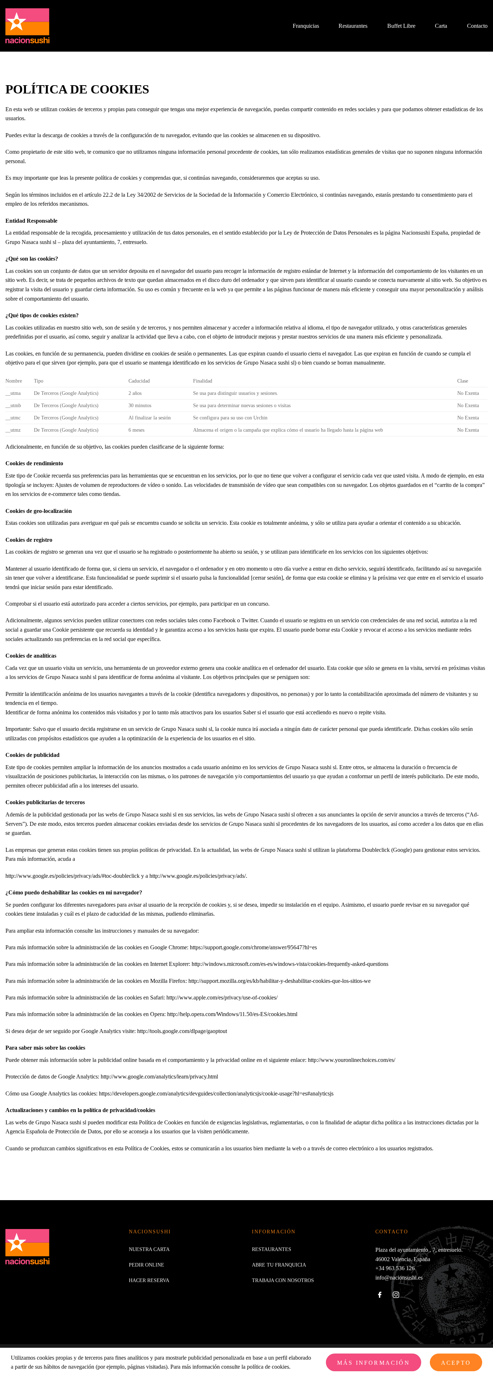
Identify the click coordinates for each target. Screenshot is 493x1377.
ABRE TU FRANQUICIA (279, 1265)
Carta (441, 26)
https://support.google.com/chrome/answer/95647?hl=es (253, 947)
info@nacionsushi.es (399, 1277)
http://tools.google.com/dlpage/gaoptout (182, 1031)
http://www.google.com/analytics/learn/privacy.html (159, 1076)
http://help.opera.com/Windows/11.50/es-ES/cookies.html (232, 1014)
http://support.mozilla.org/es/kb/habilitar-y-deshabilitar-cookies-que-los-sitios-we (279, 981)
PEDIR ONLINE (146, 1265)
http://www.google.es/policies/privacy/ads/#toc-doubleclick (72, 876)
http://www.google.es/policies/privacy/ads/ (197, 876)
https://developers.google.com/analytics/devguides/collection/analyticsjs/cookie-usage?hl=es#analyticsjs (216, 1093)
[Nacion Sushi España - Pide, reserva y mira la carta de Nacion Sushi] (30, 26)
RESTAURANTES (271, 1249)
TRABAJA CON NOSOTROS (283, 1280)
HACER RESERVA (149, 1280)
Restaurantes (353, 26)
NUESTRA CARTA (149, 1249)
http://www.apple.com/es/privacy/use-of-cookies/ (222, 997)
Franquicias (306, 26)
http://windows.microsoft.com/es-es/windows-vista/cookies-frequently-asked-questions (290, 964)
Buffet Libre (401, 26)
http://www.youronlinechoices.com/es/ (351, 1060)
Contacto (477, 26)
